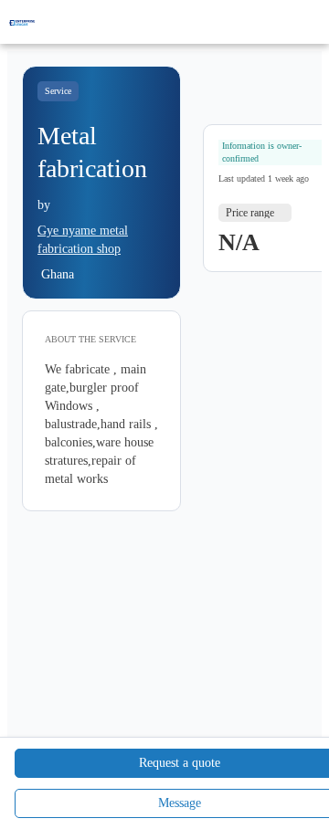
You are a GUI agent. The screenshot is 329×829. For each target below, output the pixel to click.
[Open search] (283, 22)
